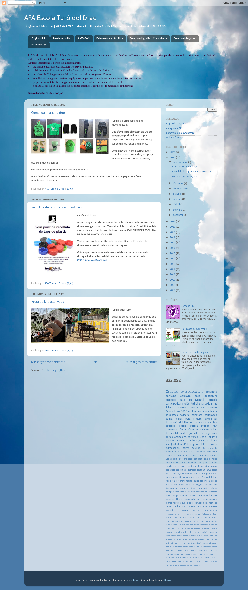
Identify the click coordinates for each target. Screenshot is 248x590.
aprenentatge (185, 481)
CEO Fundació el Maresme (92, 260)
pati (193, 499)
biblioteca (205, 481)
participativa (182, 477)
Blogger (168, 580)
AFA (215, 426)
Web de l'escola (174, 137)
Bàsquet (203, 463)
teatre (213, 411)
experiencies (171, 540)
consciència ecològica (191, 485)
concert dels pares (187, 455)
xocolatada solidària (177, 415)
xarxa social (182, 565)
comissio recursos (181, 525)
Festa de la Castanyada (47, 302)
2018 (173, 237)
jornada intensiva (198, 495)
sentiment (205, 558)
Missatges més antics (141, 362)
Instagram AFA (173, 128)
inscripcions (193, 444)
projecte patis (176, 400)
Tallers (169, 407)
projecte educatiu (193, 459)
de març (178, 210)
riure (189, 558)
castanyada (211, 415)
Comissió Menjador (185, 38)
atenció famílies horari (199, 518)
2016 (173, 248)
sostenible (171, 510)
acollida (182, 408)
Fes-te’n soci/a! (62, 38)
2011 (173, 274)
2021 (173, 221)
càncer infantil (186, 429)
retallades (170, 558)
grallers (179, 419)
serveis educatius (175, 506)
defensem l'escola (209, 528)
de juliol (177, 194)
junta (195, 474)
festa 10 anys (204, 470)
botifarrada (197, 408)
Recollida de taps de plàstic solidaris (57, 207)
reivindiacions (173, 463)
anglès (185, 403)
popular (177, 554)
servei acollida (191, 448)
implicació (187, 543)
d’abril (176, 204)
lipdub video (176, 547)
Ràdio (168, 481)
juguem (213, 543)
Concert (212, 408)
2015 (173, 253)
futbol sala (197, 403)
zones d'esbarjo (193, 565)
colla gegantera (206, 396)
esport (199, 492)
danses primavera (192, 528)
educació (171, 426)
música (205, 426)
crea (201, 455)
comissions (172, 429)
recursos (213, 554)
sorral (192, 477)
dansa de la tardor (174, 528)
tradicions (193, 561)
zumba (208, 419)
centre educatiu (184, 452)
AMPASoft (84, 38)
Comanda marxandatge (48, 113)
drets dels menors (192, 532)
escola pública (188, 426)
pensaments (171, 551)
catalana (204, 521)
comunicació (195, 525)
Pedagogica (206, 514)
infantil (183, 495)
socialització (176, 561)
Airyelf (136, 580)
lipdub (168, 547)
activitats (211, 392)
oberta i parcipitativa (202, 547)
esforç (179, 536)
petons (194, 551)
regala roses (210, 459)
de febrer (178, 215)
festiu (205, 492)
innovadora (205, 543)
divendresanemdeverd (175, 532)
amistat (180, 440)
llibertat (179, 499)
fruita (168, 543)
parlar (214, 547)
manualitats (187, 547)
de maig (177, 199)
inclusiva (196, 543)
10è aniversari (189, 463)
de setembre (180, 189)
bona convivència (192, 521)
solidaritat (211, 403)
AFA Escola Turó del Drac (60, 18)
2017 (173, 242)
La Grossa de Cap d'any (194, 329)
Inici (95, 362)
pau (198, 499)
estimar (204, 536)
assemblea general (195, 440)
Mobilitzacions (186, 422)
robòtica (196, 558)
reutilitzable (180, 558)
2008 (173, 290)
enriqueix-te (171, 536)
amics (199, 422)
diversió (184, 488)
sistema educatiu (197, 506)
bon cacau (179, 521)
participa (171, 396)
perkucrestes (183, 551)
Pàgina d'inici (39, 38)
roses (187, 437)
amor (174, 481)
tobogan (185, 510)
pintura (204, 499)
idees (180, 543)
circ (175, 485)
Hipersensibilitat (173, 514)
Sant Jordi (191, 411)
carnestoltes (210, 422)
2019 (173, 232)
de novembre (180, 162)
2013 (173, 264)
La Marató (196, 400)
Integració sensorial (191, 514)
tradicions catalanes (208, 561)
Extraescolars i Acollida (109, 38)
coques (170, 419)
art (196, 466)
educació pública (207, 488)
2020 (173, 227)
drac (193, 488)
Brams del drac (209, 477)
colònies (169, 525)
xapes (198, 477)
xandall (195, 437)
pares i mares (194, 419)
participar (177, 459)
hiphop (188, 474)
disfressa (191, 470)
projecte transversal (200, 554)
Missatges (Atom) (56, 370)
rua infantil (188, 503)
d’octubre (178, 183)
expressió (181, 540)
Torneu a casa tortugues (195, 352)
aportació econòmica (183, 466)
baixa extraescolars (207, 466)
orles (173, 477)
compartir (200, 452)
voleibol (197, 510)
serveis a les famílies (206, 503)
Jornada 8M (188, 306)
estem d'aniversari (191, 536)
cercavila (185, 396)
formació (213, 492)
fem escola (189, 540)
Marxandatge (39, 44)
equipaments (172, 492)
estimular (212, 536)
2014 (173, 258)
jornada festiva (198, 433)
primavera (185, 554)
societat (213, 506)
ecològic (204, 532)
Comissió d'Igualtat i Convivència (148, 38)
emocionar (212, 532)
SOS (183, 411)
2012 (173, 269)
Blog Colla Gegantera (177, 123)
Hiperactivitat (211, 510)
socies (185, 561)
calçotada (197, 415)
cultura (214, 525)
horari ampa (172, 495)
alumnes (170, 440)
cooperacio (205, 525)
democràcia (171, 488)
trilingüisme (171, 565)
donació (181, 444)
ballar (196, 481)
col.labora (203, 411)
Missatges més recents (48, 362)
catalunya (213, 521)
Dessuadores (173, 411)
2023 (173, 152)
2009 (173, 285)
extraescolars (192, 392)
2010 (173, 280)
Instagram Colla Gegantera (180, 133)
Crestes (172, 392)
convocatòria (210, 485)
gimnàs (174, 543)
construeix (181, 470)
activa (175, 518)
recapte (177, 503)
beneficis (170, 470)
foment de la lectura (208, 540)
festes (197, 540)
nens (187, 499)
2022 (173, 157)
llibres (205, 444)
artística (182, 518)
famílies (184, 433)
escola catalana (187, 492)
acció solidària (208, 437)
